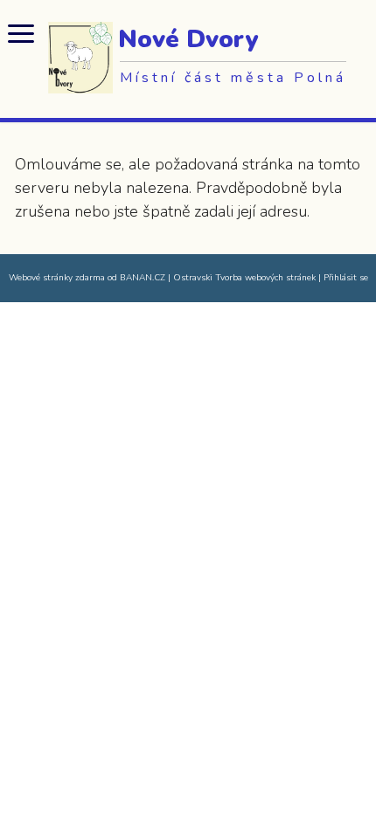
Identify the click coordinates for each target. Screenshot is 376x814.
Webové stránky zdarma (57, 278)
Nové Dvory (188, 39)
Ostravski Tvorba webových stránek (244, 278)
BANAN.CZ (142, 278)
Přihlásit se (346, 278)
